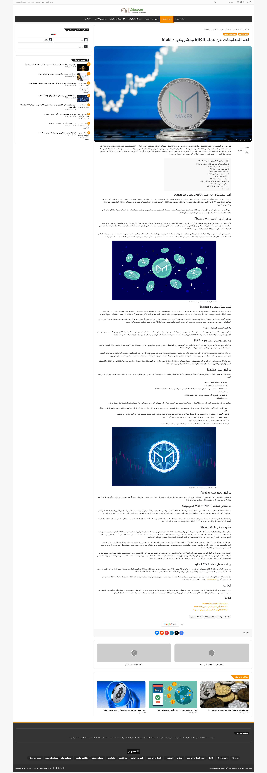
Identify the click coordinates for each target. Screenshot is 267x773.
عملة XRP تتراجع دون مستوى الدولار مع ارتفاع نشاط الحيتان (57, 95)
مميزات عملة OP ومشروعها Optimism (214, 603)
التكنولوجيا (88, 19)
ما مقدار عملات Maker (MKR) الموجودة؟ (213, 181)
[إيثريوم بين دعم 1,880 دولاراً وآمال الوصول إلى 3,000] (83, 117)
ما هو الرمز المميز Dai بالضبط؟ (217, 166)
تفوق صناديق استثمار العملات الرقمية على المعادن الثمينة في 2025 (228, 710)
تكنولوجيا (111, 758)
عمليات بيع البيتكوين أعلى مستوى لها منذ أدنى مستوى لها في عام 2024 (124, 710)
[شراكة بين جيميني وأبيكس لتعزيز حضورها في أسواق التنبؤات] (83, 77)
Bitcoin (235, 758)
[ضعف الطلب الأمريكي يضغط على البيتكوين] (83, 126)
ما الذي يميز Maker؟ (220, 176)
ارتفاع (179, 758)
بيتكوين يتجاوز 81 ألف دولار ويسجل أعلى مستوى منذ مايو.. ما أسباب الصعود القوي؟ (50, 64)
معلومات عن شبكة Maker (219, 184)
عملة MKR (209, 617)
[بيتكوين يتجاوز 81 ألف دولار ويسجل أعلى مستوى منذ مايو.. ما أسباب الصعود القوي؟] (83, 67)
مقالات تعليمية (195, 617)
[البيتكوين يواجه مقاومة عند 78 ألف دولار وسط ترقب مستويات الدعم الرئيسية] (83, 87)
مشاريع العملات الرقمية (135, 19)
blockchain (223, 758)
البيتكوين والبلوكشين (100, 19)
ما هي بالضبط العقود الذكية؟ (217, 171)
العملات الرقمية (167, 19)
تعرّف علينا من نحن (47, 2)
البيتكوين (169, 758)
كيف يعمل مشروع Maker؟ (218, 169)
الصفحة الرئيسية (180, 19)
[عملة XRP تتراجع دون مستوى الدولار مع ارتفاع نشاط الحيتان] (83, 98)
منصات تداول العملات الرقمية (58, 758)
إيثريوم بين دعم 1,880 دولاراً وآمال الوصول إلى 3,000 (60, 114)
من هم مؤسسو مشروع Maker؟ (217, 174)
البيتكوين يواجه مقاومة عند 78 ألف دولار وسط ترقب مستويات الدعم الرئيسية (52, 83)
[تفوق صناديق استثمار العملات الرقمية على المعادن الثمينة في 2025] (224, 694)
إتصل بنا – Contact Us (34, 2)
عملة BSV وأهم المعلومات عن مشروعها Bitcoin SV (210, 606)
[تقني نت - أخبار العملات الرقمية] (134, 10)
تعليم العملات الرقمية (151, 19)
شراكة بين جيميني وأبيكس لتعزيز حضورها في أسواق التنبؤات (57, 74)
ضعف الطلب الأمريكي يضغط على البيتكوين (62, 123)
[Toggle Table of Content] (226, 161)
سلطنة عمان (97, 758)
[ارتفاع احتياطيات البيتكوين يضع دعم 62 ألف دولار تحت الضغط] (83, 136)
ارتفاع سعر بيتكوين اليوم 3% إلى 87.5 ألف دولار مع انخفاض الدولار (177, 710)
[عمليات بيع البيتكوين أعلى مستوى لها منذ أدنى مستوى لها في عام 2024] (121, 694)
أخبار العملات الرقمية (196, 758)
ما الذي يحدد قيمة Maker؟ (218, 179)
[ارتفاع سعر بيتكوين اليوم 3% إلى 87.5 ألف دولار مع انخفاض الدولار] (173, 694)
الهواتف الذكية (137, 758)
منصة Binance (35, 758)
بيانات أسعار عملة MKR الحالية (217, 186)
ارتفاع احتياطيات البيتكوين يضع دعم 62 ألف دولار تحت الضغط (57, 133)
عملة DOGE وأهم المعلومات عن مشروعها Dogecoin (210, 610)
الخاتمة (224, 189)
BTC (211, 758)
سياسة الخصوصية (21, 2)
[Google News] (170, 624)
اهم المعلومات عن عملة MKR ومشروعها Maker (211, 164)
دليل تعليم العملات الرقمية (117, 19)
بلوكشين (123, 758)
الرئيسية (245, 29)
